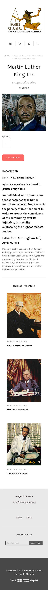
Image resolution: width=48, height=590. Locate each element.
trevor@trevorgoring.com (24, 502)
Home (7, 56)
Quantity (6, 136)
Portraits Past (34, 56)
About (29, 517)
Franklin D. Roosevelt (17, 409)
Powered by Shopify (23, 574)
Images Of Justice (24, 82)
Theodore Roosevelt (17, 473)
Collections (18, 56)
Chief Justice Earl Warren (19, 345)
